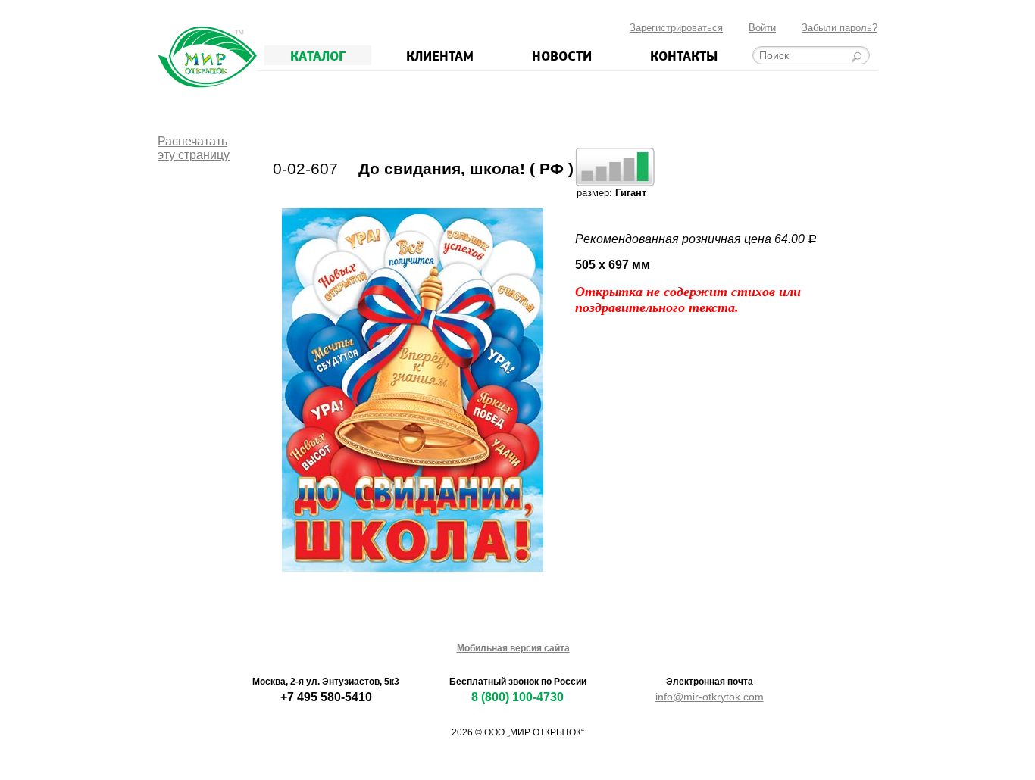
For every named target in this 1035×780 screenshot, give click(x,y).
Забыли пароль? (839, 27)
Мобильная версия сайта (513, 648)
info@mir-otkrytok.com (709, 697)
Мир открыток (207, 57)
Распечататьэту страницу (194, 148)
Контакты (684, 55)
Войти (762, 27)
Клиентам (440, 55)
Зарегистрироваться (676, 27)
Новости (562, 55)
